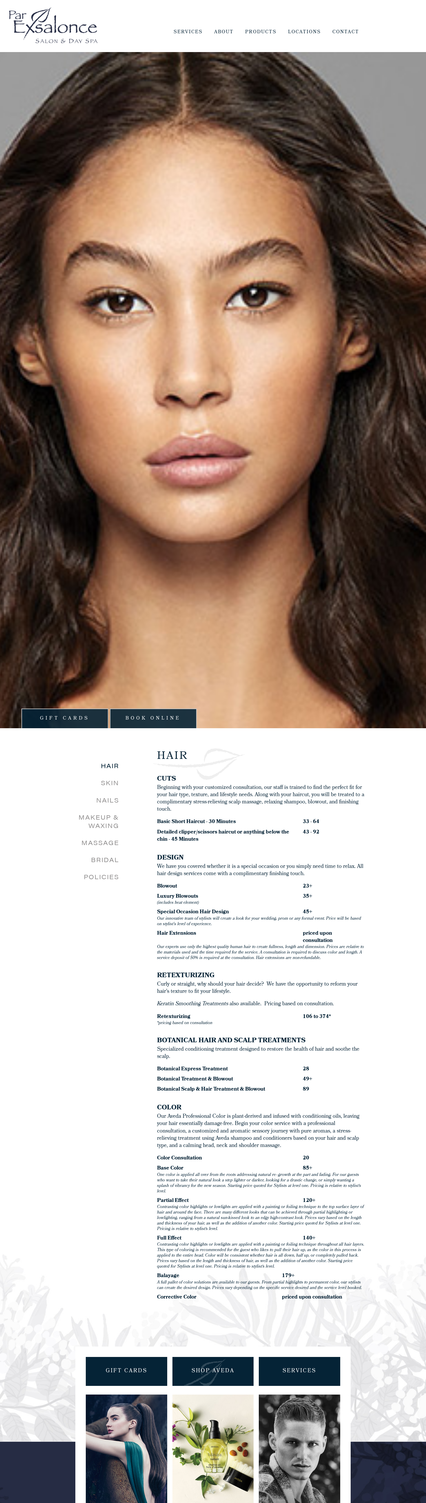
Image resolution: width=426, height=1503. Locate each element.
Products (260, 32)
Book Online (153, 718)
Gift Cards (65, 718)
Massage (100, 842)
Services (188, 32)
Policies (101, 877)
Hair (110, 765)
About (224, 32)
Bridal (105, 859)
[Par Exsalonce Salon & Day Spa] (53, 26)
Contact (345, 32)
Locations (304, 32)
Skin (110, 783)
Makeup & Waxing (99, 821)
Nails (107, 800)
